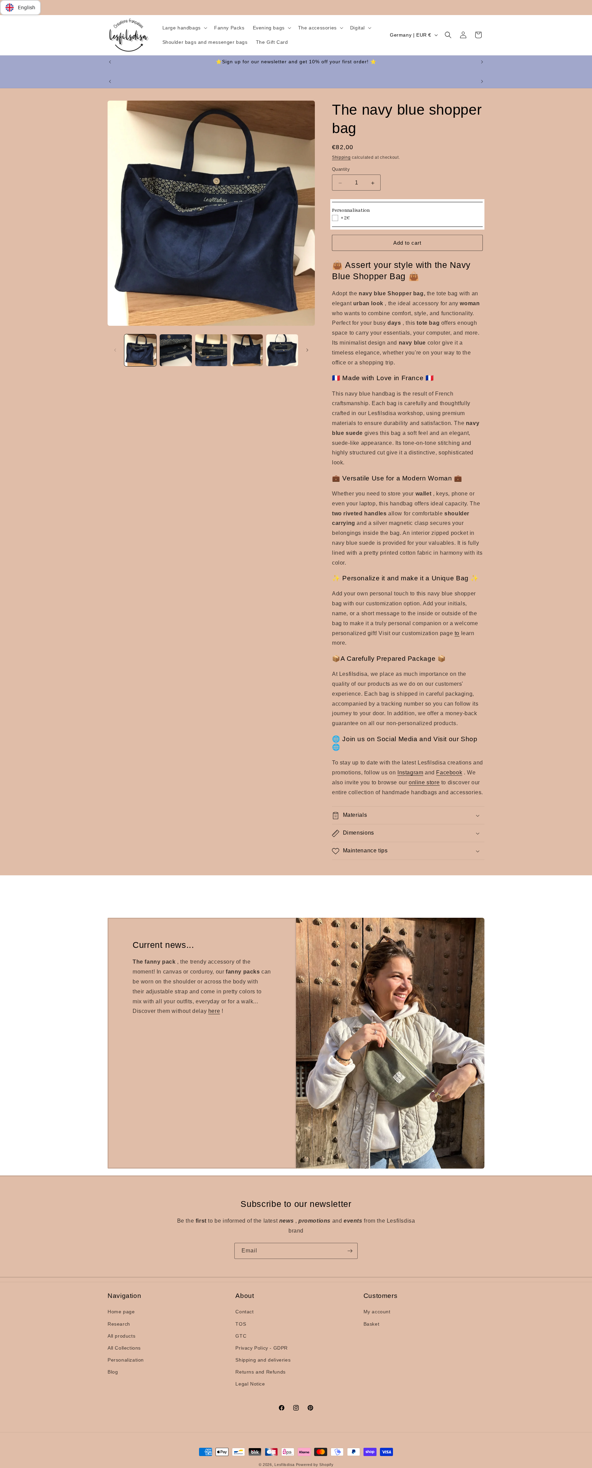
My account (377, 1311)
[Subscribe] (349, 1251)
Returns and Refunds (260, 1372)
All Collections (124, 1348)
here (214, 1011)
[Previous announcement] (110, 61)
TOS (240, 1323)
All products (121, 1336)
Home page (121, 1311)
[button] (184, 28)
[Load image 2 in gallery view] (176, 350)
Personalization (126, 1360)
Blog (113, 1372)
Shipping (341, 157)
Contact (244, 1311)
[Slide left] (115, 350)
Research (119, 1323)
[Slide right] (307, 350)
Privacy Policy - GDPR (261, 1348)
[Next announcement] (482, 61)
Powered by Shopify (315, 1465)
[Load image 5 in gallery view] (282, 350)
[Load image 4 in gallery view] (246, 350)
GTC (240, 1336)
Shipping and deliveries (263, 1360)
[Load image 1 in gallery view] (140, 350)
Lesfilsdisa (284, 1465)
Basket (371, 1323)
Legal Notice (250, 1384)
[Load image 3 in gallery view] (211, 350)
